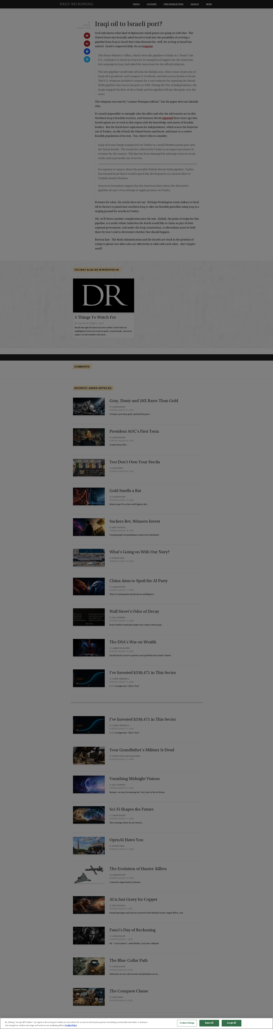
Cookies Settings (187, 1023)
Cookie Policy (71, 1026)
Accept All (231, 1023)
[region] (136, 1023)
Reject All (209, 1023)
